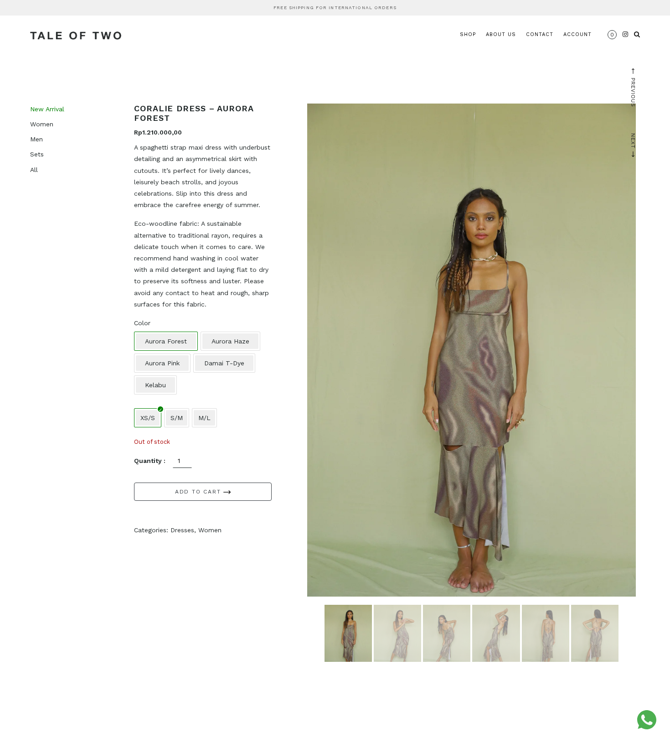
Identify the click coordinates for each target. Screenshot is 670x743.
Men (36, 139)
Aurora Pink (162, 363)
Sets (37, 154)
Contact (539, 34)
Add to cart (199, 491)
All (34, 169)
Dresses (182, 530)
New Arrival (47, 109)
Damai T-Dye (224, 363)
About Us (501, 34)
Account (577, 34)
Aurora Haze (230, 341)
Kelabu (155, 385)
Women (41, 124)
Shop (468, 34)
